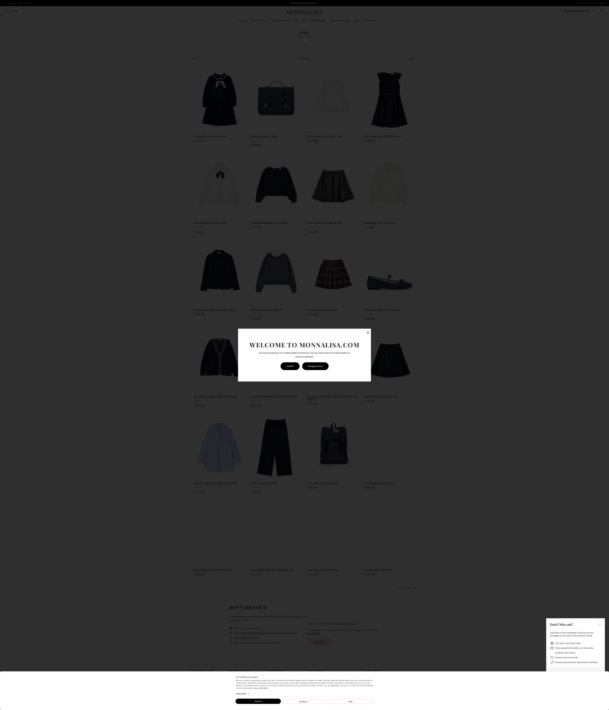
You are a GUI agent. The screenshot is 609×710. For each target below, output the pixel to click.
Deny (351, 701)
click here (263, 688)
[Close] (600, 624)
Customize (303, 701)
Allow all (258, 701)
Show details (241, 694)
